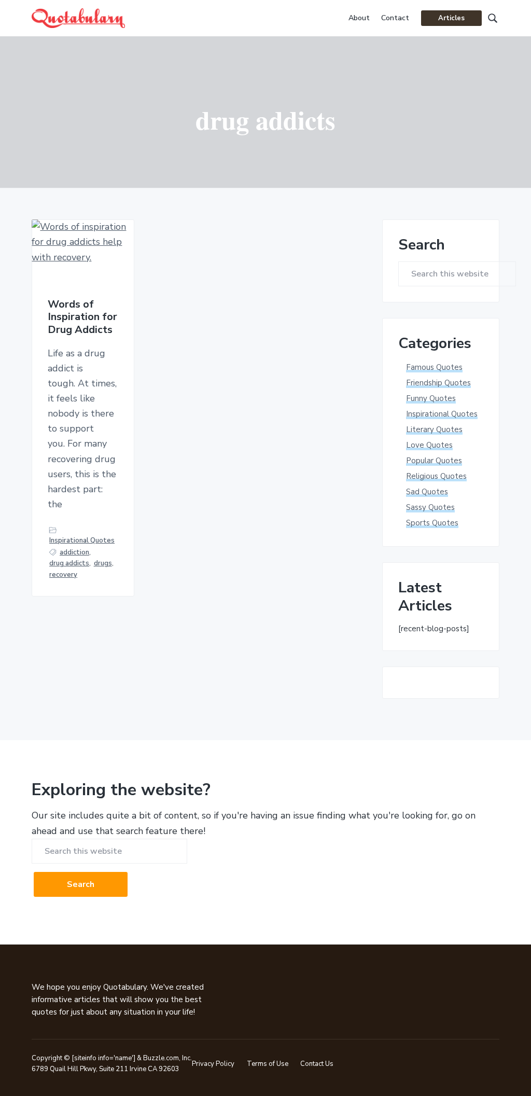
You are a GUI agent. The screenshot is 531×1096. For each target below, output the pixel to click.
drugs (103, 563)
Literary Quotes (434, 429)
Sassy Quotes (430, 507)
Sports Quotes (432, 523)
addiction (74, 552)
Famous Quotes (434, 367)
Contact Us (316, 1064)
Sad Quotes (427, 492)
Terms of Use (267, 1064)
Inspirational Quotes (82, 540)
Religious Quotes (436, 476)
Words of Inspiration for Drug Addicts (82, 317)
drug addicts (69, 563)
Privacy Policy (213, 1064)
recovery (63, 574)
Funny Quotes (431, 398)
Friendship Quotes (438, 383)
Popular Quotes (434, 460)
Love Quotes (429, 445)
